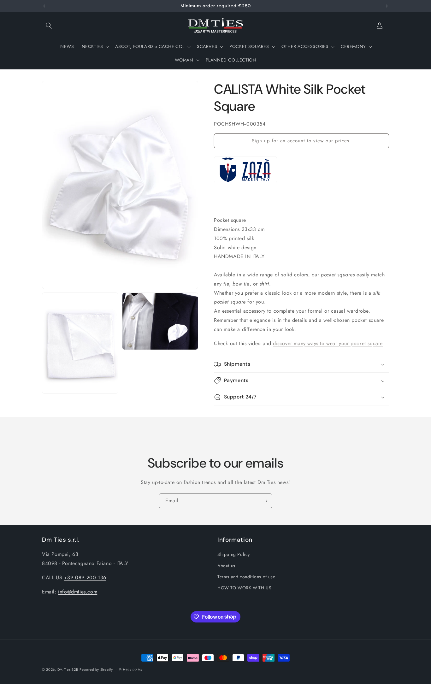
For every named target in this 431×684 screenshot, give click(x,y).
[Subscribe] (265, 500)
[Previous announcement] (44, 6)
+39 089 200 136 (85, 577)
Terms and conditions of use (246, 577)
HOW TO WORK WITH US (244, 588)
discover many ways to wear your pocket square (328, 343)
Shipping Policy (233, 554)
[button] (49, 25)
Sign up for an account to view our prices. (301, 140)
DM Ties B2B (67, 669)
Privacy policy (131, 669)
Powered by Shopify (96, 669)
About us (226, 566)
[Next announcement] (387, 6)
